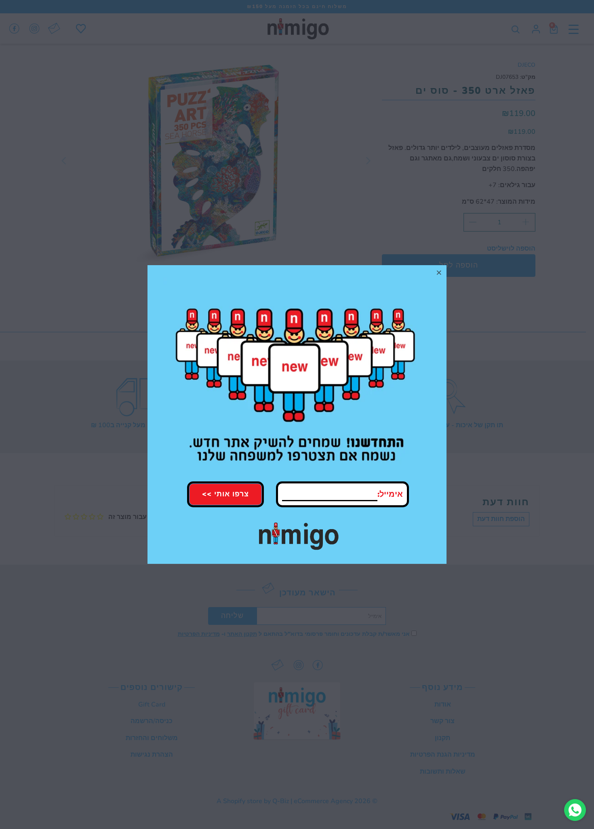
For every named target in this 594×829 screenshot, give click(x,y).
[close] (439, 272)
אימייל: (390, 494)
